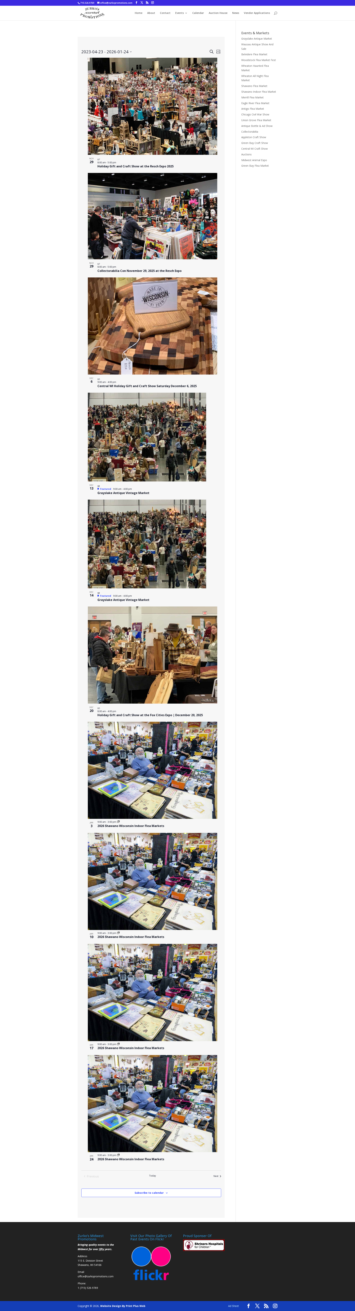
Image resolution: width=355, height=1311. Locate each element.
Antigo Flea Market (252, 108)
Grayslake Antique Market (256, 38)
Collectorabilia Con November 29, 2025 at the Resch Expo (139, 271)
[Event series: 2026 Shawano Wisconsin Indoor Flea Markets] (118, 821)
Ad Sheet (233, 1306)
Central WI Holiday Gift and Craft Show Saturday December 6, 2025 (147, 386)
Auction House (218, 13)
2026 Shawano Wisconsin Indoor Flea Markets (130, 826)
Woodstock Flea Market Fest (258, 60)
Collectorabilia (249, 131)
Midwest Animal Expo (254, 160)
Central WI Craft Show (254, 148)
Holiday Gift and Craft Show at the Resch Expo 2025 (135, 166)
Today (152, 1175)
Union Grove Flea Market (256, 120)
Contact (165, 13)
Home (138, 13)
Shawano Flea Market (254, 86)
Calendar (198, 13)
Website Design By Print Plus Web (122, 1306)
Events (179, 13)
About (151, 13)
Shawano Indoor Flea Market (258, 91)
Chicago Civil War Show (255, 114)
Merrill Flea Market (252, 97)
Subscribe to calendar (149, 1192)
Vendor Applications (257, 13)
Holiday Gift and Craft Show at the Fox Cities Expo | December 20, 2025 (150, 715)
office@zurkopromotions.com (96, 1276)
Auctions (246, 154)
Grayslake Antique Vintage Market (123, 493)
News (235, 13)
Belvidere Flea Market (254, 54)
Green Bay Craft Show (254, 143)
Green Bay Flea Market (255, 165)
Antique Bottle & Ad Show (257, 126)
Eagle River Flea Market (255, 103)
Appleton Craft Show (253, 137)
